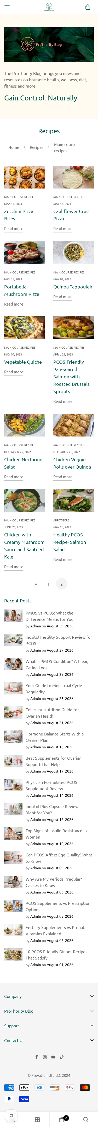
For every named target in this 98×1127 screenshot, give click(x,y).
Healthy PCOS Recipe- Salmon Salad (69, 542)
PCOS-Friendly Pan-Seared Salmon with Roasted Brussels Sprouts (71, 376)
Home (13, 147)
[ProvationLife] (49, 7)
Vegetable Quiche (23, 361)
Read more (13, 228)
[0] (61, 1119)
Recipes (36, 147)
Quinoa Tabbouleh (72, 286)
